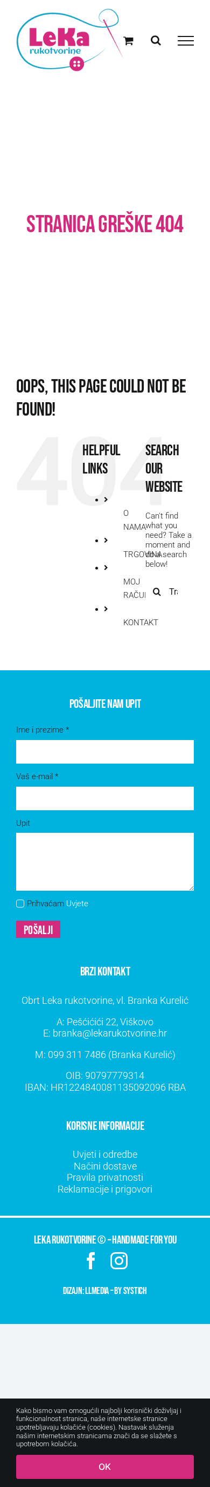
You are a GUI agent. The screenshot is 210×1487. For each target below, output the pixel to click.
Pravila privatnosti (105, 1177)
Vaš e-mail (37, 776)
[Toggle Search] (156, 40)
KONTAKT (140, 622)
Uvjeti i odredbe (105, 1154)
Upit (23, 823)
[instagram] (119, 1260)
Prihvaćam (57, 903)
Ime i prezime (42, 730)
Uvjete (77, 903)
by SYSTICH (130, 1291)
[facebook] (91, 1260)
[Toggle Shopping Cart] (128, 40)
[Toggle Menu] (185, 41)
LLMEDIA (97, 1291)
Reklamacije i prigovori (105, 1189)
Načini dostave (105, 1166)
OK (105, 1466)
